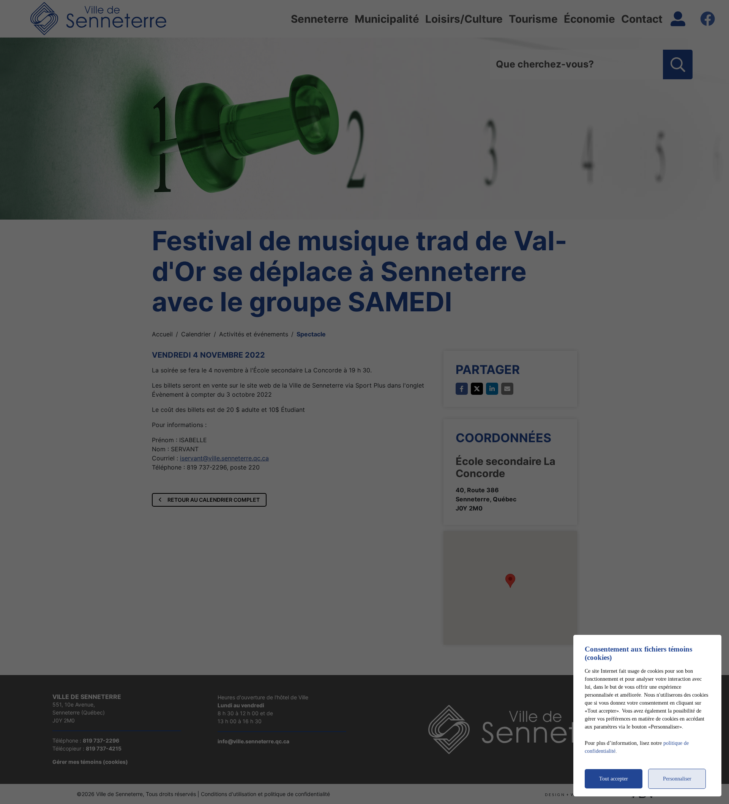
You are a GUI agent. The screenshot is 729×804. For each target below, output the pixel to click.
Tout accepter (613, 779)
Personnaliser (677, 779)
